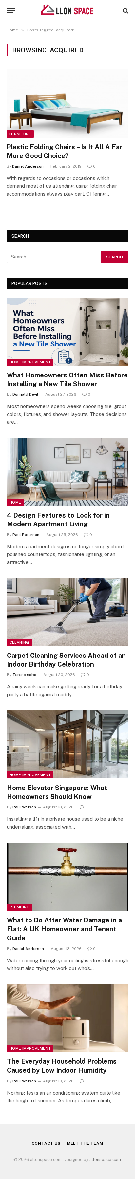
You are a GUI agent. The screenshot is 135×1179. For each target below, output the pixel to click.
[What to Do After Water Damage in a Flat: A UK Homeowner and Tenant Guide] (67, 877)
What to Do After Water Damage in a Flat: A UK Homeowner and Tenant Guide (64, 929)
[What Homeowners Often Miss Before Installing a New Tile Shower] (67, 332)
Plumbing (20, 907)
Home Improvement (30, 362)
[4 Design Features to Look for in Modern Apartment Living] (67, 472)
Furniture (20, 134)
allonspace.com (105, 1159)
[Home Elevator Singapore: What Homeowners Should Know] (67, 744)
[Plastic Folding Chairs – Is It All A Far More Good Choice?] (67, 103)
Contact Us (46, 1143)
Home (15, 502)
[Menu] (11, 10)
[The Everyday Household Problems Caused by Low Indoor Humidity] (67, 1018)
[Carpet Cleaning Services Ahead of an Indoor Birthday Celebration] (67, 612)
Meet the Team (85, 1143)
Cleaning (19, 642)
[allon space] (67, 10)
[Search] (125, 10)
